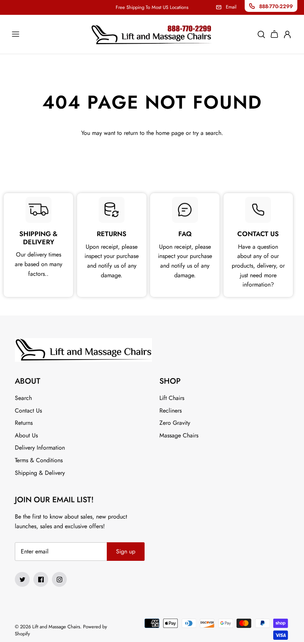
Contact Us (28, 410)
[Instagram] (59, 579)
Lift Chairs (171, 398)
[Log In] (288, 34)
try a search (207, 133)
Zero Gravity (174, 422)
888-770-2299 (276, 6)
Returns (24, 422)
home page (170, 133)
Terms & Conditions (39, 460)
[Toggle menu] (15, 34)
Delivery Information (40, 447)
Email (231, 6)
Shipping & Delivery (40, 473)
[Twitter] (22, 579)
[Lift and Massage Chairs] (152, 34)
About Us (26, 435)
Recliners (170, 410)
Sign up (125, 551)
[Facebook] (40, 579)
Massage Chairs (178, 435)
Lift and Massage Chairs (56, 626)
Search (23, 398)
